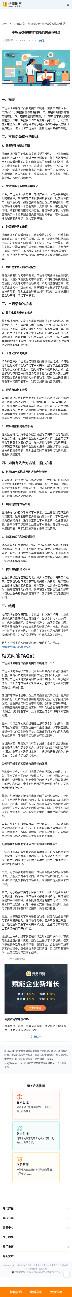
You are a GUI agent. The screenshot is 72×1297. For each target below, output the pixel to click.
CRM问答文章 (17, 23)
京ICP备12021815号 (51, 1272)
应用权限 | (34, 1269)
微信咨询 (16, 1292)
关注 (42, 40)
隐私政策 (43, 1269)
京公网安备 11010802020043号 (29, 1272)
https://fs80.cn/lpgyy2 (16, 646)
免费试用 (56, 1292)
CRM (4, 23)
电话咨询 (36, 1292)
